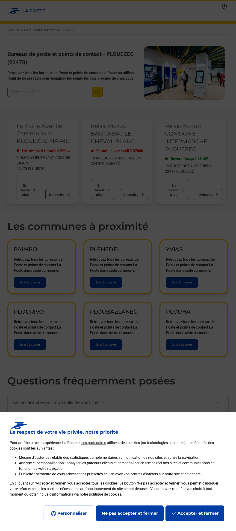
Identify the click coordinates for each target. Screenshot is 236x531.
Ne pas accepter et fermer (130, 513)
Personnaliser (72, 513)
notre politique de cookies (100, 494)
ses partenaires (93, 443)
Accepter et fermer (198, 513)
